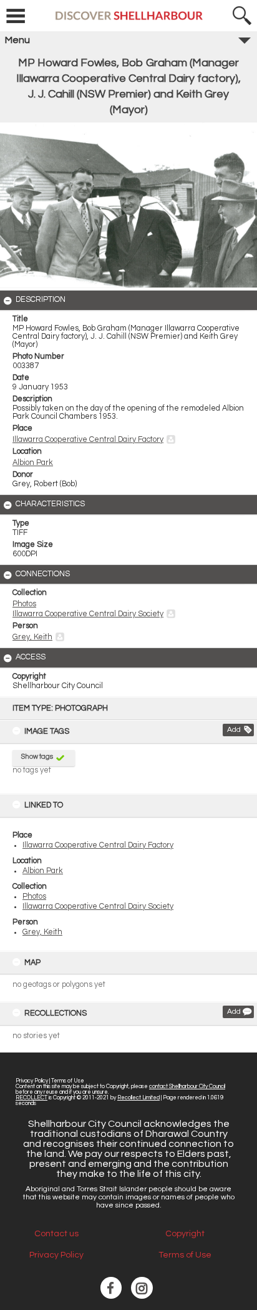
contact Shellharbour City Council (187, 1086)
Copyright (185, 1233)
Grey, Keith (42, 932)
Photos (34, 896)
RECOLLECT (31, 1098)
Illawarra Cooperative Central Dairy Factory (97, 845)
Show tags (37, 756)
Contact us (56, 1233)
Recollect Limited (138, 1098)
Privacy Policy (32, 1081)
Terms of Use (67, 1081)
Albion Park (42, 871)
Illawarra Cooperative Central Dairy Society (97, 906)
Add (234, 730)
